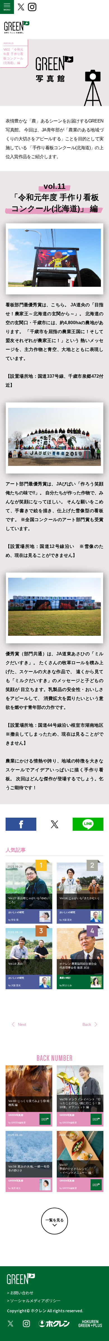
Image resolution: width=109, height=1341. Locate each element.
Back (86, 1024)
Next (22, 1024)
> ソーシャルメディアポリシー (34, 1300)
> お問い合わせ (20, 1293)
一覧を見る (55, 1220)
